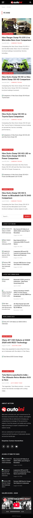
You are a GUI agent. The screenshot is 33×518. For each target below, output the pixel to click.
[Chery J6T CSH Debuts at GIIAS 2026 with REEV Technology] (16, 329)
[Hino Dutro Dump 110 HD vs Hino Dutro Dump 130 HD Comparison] (16, 66)
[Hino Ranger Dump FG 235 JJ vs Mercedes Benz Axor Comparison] (16, 26)
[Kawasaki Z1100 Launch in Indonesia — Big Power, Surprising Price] (7, 281)
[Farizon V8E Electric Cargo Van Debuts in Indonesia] (7, 265)
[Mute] (26, 511)
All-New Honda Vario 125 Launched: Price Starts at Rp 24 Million (22, 305)
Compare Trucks (8, 33)
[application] (16, 505)
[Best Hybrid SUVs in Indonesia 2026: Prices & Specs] (7, 242)
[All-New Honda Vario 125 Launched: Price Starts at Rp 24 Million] (7, 306)
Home (3, 7)
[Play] (4, 511)
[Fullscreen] (29, 511)
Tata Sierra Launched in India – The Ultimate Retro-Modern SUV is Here (16, 377)
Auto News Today (8, 371)
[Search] (30, 2)
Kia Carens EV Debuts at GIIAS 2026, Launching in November (22, 231)
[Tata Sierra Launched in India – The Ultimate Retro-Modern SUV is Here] (16, 364)
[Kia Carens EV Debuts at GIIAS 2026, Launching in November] (7, 231)
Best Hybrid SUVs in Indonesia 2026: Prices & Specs (21, 242)
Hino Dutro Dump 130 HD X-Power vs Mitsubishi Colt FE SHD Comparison (16, 195)
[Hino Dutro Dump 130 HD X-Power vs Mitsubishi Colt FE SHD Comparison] (16, 182)
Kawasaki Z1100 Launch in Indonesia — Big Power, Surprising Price (22, 281)
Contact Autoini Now (16, 441)
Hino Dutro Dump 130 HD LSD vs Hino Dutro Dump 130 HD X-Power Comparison (16, 156)
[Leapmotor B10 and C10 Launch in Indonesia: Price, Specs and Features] (7, 253)
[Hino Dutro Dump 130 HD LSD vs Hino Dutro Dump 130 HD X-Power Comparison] (16, 142)
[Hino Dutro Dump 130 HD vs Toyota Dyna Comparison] (16, 103)
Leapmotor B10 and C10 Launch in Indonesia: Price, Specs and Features (22, 253)
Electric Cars (7, 336)
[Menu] (3, 2)
